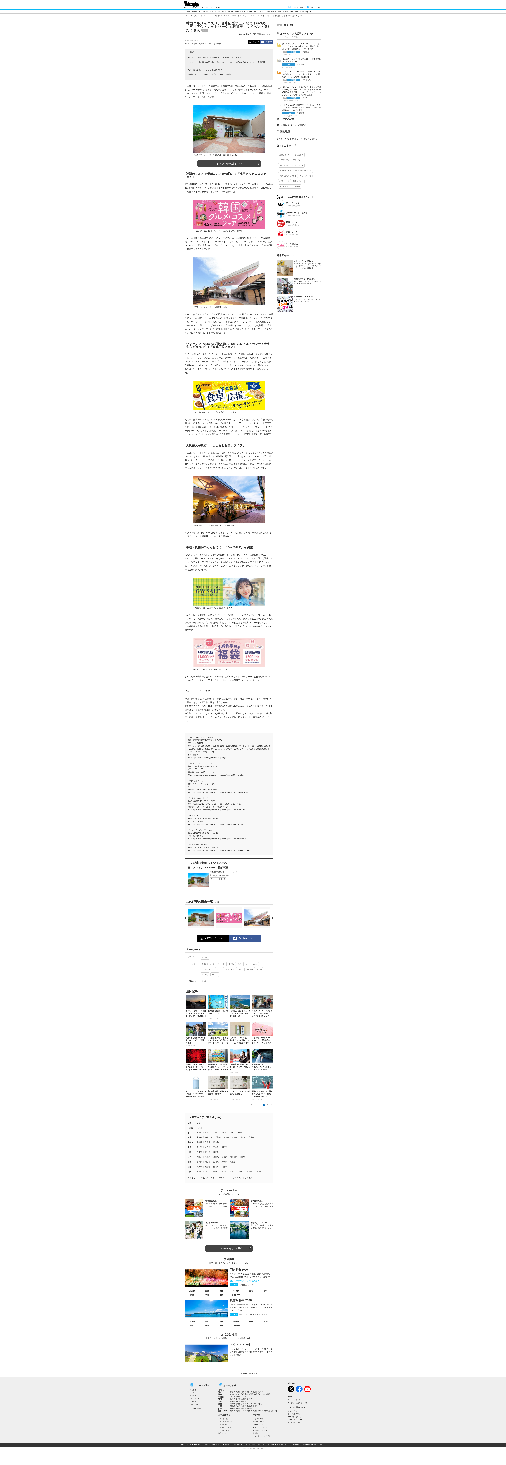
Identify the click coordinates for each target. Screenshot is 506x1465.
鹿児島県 (250, 1171)
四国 (291, 12)
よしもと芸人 (229, 969)
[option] (201, 917)
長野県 (207, 1142)
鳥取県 (224, 1162)
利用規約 (197, 1445)
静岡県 (224, 1147)
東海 (237, 12)
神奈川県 (208, 1137)
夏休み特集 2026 (241, 1300)
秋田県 (224, 1132)
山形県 (232, 1132)
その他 (309, 12)
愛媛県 (207, 1167)
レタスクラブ (292, 1411)
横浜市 (224, 12)
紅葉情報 (256, 1433)
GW (224, 964)
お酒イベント (284, 181)
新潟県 (216, 1142)
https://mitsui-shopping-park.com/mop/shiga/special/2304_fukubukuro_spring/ (222, 850)
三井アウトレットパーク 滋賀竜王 (208, 867)
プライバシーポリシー (212, 1445)
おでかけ (217, 44)
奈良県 (224, 1157)
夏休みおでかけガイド (261, 1430)
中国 (279, 12)
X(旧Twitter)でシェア (256, 41)
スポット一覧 (223, 1424)
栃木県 (242, 1137)
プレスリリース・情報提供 (254, 1445)
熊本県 (224, 1171)
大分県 (232, 1171)
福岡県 (302, 12)
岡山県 (207, 1162)
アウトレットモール (218, 879)
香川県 (199, 1167)
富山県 (207, 1152)
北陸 (250, 12)
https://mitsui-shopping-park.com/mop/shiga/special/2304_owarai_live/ (219, 810)
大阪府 (260, 12)
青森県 (207, 1132)
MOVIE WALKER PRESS (297, 1420)
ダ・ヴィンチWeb (294, 1414)
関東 (212, 12)
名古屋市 (243, 12)
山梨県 (199, 1142)
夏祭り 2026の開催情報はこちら (248, 1314)
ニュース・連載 (297, 7)
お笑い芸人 (250, 969)
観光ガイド (222, 1433)
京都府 (267, 12)
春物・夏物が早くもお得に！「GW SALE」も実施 (210, 74)
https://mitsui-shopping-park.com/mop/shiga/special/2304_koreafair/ (218, 775)
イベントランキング (225, 1422)
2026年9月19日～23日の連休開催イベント (295, 171)
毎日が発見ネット (294, 1423)
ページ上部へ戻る (249, 1373)
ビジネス (248, 1178)
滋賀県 (214, 876)
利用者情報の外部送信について (314, 1445)
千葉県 (218, 1137)
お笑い (239, 969)
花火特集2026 (239, 1269)
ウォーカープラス (192, 16)
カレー (218, 969)
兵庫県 (216, 1157)
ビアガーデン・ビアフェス (289, 160)
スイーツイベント (307, 176)
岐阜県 (207, 1147)
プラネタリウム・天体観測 (289, 186)
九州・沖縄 (222, 1411)
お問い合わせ (237, 1445)
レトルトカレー (207, 969)
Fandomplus (196, 1408)
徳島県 (216, 1167)
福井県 (216, 1152)
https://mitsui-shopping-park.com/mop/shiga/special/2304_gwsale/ (218, 824)
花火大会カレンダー (260, 1427)
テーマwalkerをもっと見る (229, 1248)
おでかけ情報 (315, 7)
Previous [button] (186, 918)
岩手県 (216, 1132)
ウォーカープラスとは (296, 1400)
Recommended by (257, 1105)
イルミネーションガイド (261, 1436)
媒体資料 (270, 1445)
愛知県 (199, 1147)
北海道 (187, 12)
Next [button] (272, 918)
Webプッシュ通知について (297, 1403)
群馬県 (234, 1137)
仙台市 (205, 12)
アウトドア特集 (240, 1344)
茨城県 (251, 1137)
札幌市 (194, 12)
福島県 (241, 1132)
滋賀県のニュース (205, 44)
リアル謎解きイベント (287, 176)
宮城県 (199, 1132)
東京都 (217, 12)
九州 (296, 12)
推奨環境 (226, 1445)
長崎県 (216, 1171)
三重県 (216, 1147)
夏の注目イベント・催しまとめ (291, 155)
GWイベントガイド (260, 1424)
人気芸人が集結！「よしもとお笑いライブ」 (207, 70)
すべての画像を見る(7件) (229, 163)
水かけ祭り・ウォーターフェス (291, 165)
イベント (215, 975)
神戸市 (273, 12)
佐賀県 (207, 1171)
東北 (200, 12)
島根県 (232, 1162)
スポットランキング (225, 1427)
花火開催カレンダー (242, 1285)
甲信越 (230, 12)
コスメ (255, 964)
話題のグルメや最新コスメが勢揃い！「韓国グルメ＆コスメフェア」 (218, 57)
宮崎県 (241, 1171)
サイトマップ (186, 1445)
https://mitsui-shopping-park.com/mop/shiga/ (210, 758)
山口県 (216, 1162)
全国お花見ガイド (259, 1422)
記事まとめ (194, 1404)
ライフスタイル (235, 1178)
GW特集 (232, 964)
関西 (255, 12)
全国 (189, 1123)
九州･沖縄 (236, 1295)
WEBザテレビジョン (295, 1417)
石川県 (199, 1152)
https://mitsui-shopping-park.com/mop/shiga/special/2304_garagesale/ (219, 839)
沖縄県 (259, 1171)
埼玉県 (226, 1137)
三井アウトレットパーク (210, 964)
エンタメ (222, 1178)
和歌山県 (233, 1157)
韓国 (239, 964)
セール (259, 969)
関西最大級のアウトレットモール (223, 872)
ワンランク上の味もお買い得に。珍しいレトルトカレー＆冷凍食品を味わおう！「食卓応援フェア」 (229, 63)
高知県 (224, 1167)
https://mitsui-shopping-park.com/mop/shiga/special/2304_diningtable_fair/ (221, 792)
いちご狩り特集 (258, 1419)
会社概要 (296, 1445)
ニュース (207, 16)
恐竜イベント (298, 181)
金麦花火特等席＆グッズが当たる (244, 1281)
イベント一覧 (223, 1419)
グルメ (247, 964)
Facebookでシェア (268, 41)
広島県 (285, 12)
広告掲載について (283, 1445)
